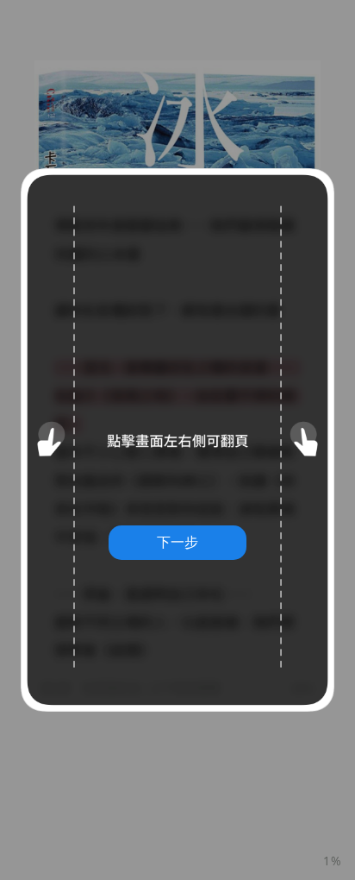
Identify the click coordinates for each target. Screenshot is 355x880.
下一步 (177, 541)
